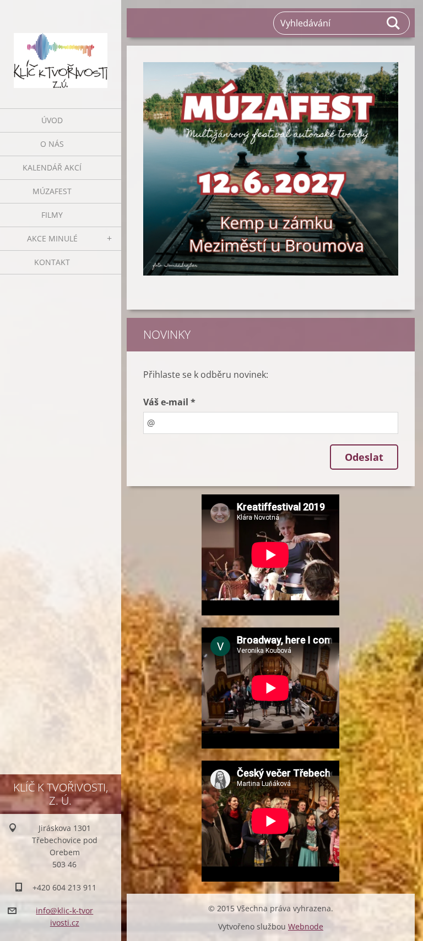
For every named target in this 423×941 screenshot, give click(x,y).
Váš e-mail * (169, 402)
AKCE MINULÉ (52, 238)
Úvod (52, 120)
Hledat (394, 23)
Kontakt (52, 262)
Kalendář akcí (52, 167)
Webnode (305, 926)
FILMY (52, 215)
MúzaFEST (52, 191)
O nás (52, 144)
